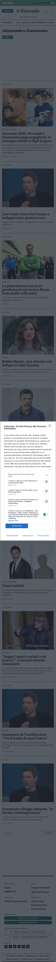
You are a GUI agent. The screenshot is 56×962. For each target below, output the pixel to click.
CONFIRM (17, 526)
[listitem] (28, 475)
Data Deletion (12, 535)
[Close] (50, 426)
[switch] (45, 481)
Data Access (28, 535)
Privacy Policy (43, 535)
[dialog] (28, 481)
